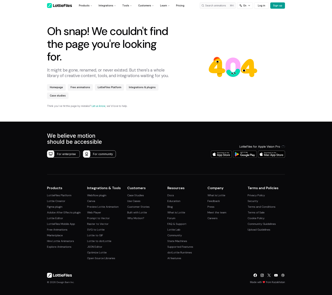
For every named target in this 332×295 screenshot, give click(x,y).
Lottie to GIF (95, 235)
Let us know (98, 105)
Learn (163, 5)
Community (174, 235)
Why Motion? (135, 218)
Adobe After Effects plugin (64, 212)
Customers (144, 5)
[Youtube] (276, 275)
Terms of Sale (256, 212)
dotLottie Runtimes (179, 252)
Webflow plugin (96, 195)
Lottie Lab (173, 229)
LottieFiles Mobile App (61, 224)
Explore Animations (59, 247)
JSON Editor (94, 247)
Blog (170, 207)
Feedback (214, 201)
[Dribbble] (283, 275)
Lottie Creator (56, 201)
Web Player (94, 212)
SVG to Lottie (96, 229)
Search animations (215, 5)
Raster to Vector (98, 224)
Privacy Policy (256, 195)
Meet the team (217, 212)
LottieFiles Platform (109, 87)
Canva (91, 201)
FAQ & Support (176, 224)
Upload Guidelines (259, 229)
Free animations (80, 87)
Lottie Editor (55, 218)
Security (253, 201)
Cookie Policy (256, 218)
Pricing (180, 5)
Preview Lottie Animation (103, 207)
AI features (174, 258)
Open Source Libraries (101, 258)
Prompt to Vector (98, 218)
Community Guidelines (262, 224)
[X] (269, 275)
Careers (213, 218)
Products (84, 5)
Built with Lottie (137, 212)
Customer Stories (138, 207)
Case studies (58, 95)
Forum (171, 218)
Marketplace (55, 235)
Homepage (56, 87)
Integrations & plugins (142, 87)
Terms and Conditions (261, 207)
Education (173, 201)
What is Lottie (176, 212)
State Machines (177, 241)
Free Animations (57, 229)
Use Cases (133, 201)
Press (211, 207)
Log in (261, 5)
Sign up (277, 5)
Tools (125, 5)
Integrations (106, 5)
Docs (170, 195)
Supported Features (180, 247)
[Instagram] (262, 275)
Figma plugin (54, 207)
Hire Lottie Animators (60, 241)
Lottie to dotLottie (99, 241)
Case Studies (135, 195)
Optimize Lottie (97, 252)
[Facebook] (255, 275)
